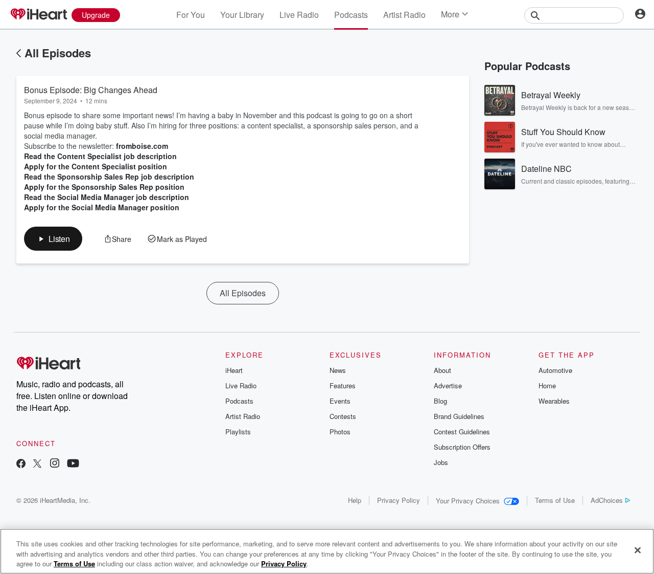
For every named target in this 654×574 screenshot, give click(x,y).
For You (190, 14)
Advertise (448, 385)
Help (354, 500)
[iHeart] (38, 15)
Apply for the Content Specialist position (95, 166)
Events (340, 401)
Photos (340, 431)
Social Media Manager (108, 207)
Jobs (441, 462)
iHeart (234, 370)
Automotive (555, 370)
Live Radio (299, 14)
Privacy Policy (398, 500)
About (442, 370)
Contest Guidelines (462, 431)
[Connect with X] (37, 464)
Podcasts (351, 14)
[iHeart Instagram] (54, 464)
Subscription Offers (462, 447)
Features (343, 385)
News (338, 370)
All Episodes (58, 53)
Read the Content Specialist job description (100, 156)
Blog (440, 401)
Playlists (238, 431)
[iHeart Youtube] (73, 464)
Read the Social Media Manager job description (106, 197)
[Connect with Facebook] (21, 464)
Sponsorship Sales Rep (111, 187)
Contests (343, 416)
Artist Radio (404, 14)
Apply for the (46, 187)
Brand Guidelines (459, 416)
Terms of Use (555, 500)
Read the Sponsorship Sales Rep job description (109, 176)
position (168, 187)
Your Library (242, 14)
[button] (53, 239)
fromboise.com (142, 146)
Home (547, 385)
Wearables (554, 401)
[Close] (637, 550)
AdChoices (607, 500)
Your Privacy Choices (468, 500)
